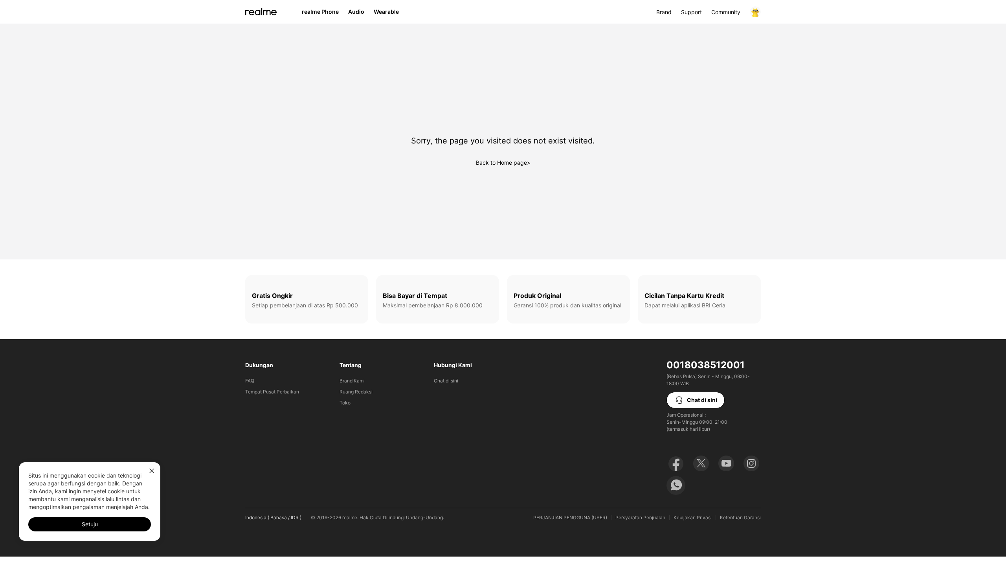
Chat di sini (446, 381)
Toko (345, 403)
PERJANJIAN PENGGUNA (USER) (570, 517)
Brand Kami (352, 381)
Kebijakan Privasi (693, 517)
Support (691, 12)
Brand (664, 12)
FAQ (249, 381)
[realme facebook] (675, 463)
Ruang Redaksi (356, 392)
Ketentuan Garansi (740, 517)
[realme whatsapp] (675, 485)
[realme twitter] (701, 463)
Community (725, 12)
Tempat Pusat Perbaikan (272, 392)
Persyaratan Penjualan (640, 517)
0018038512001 (705, 365)
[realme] (261, 12)
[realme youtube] (726, 463)
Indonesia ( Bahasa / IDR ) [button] (273, 517)
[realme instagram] (751, 463)
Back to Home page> (503, 162)
